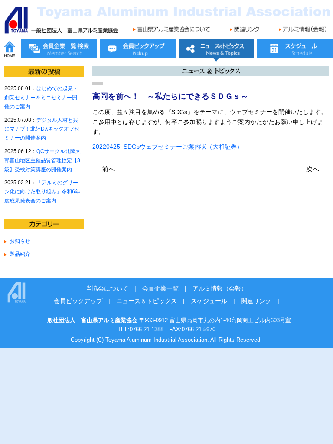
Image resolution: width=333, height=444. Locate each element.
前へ (108, 169)
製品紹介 (20, 254)
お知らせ (20, 241)
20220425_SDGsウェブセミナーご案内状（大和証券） (167, 146)
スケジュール (209, 300)
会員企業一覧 (160, 288)
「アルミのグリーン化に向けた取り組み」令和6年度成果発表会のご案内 (42, 191)
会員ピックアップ (78, 300)
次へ (312, 169)
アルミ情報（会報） (220, 288)
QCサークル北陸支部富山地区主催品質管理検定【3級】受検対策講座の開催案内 (42, 160)
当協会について (107, 288)
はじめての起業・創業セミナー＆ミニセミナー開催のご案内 (41, 97)
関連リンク (256, 300)
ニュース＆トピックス (146, 300)
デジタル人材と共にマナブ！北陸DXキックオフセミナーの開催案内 (41, 129)
